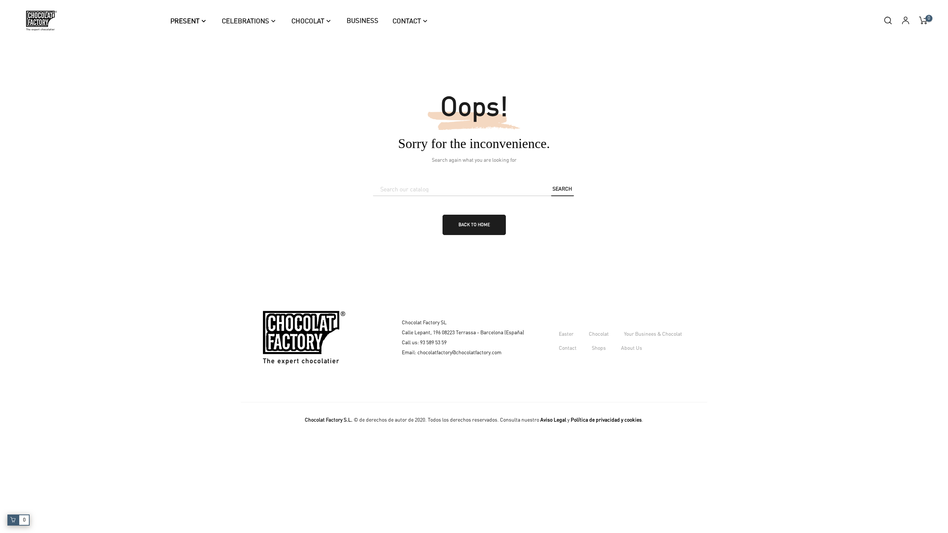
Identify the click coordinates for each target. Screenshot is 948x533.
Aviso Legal (553, 420)
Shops (599, 348)
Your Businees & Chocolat (653, 334)
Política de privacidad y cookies (606, 420)
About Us (631, 348)
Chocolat (599, 334)
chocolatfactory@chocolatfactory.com (459, 352)
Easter (566, 334)
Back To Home (474, 224)
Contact (568, 348)
